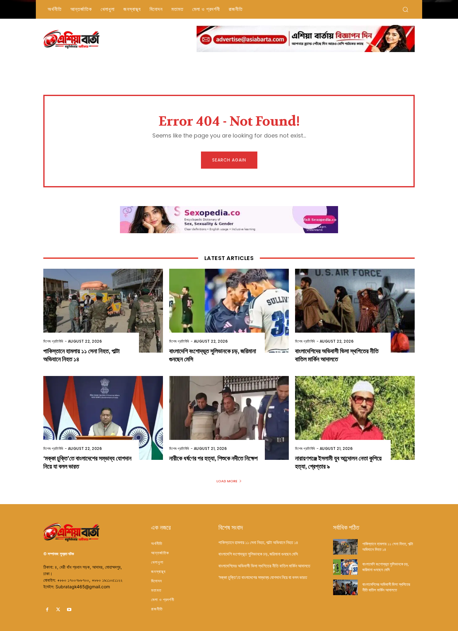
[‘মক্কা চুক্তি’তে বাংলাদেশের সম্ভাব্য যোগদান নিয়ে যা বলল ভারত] (103, 418)
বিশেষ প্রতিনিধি (53, 341)
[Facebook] (47, 610)
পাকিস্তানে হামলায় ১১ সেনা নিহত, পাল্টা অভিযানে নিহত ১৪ (258, 542)
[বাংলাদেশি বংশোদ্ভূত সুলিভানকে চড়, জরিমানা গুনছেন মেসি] (229, 311)
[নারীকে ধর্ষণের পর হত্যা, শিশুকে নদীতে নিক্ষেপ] (229, 418)
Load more (227, 481)
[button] (405, 9)
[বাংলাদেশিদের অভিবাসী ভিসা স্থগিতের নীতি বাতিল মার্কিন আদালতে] (355, 311)
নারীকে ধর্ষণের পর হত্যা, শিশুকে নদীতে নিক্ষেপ (213, 458)
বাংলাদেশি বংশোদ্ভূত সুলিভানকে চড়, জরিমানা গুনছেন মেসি (258, 554)
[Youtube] (69, 610)
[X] (58, 610)
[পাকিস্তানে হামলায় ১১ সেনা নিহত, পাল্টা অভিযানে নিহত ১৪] (103, 311)
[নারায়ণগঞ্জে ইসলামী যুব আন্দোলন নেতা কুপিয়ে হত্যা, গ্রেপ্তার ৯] (355, 418)
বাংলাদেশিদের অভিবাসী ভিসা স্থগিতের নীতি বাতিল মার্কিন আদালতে (337, 355)
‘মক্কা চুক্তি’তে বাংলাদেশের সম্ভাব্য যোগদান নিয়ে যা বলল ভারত (262, 577)
